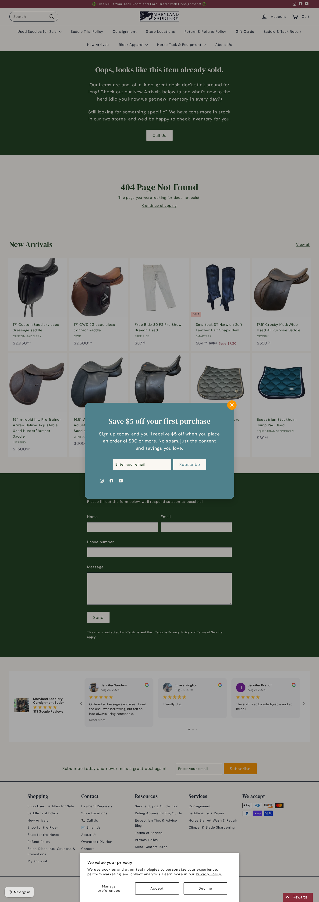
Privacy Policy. (209, 874)
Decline (205, 888)
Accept (157, 888)
